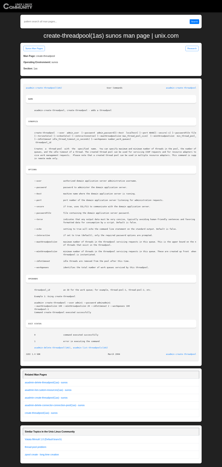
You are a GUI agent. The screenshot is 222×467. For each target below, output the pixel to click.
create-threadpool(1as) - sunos (41, 413)
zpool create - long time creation (42, 454)
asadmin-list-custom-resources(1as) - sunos (48, 390)
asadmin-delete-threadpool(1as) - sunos (46, 382)
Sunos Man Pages (34, 48)
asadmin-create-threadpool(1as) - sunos (46, 397)
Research (192, 48)
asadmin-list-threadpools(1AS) (90, 348)
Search (194, 21)
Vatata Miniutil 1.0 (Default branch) (43, 439)
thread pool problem (35, 447)
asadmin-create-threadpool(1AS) (44, 88)
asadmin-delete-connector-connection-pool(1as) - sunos (55, 405)
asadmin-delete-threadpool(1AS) (52, 348)
